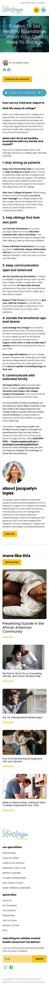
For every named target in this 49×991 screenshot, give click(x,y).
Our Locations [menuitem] (9, 910)
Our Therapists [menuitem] (10, 905)
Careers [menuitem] (41, 2)
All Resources (11, 562)
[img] (39, 92)
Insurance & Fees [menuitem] (11, 925)
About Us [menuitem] (7, 900)
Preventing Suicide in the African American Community (23, 627)
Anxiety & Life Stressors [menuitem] (13, 862)
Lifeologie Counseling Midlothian (20, 444)
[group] (24, 92)
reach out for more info (17, 79)
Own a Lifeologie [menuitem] (28, 2)
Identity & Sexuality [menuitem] (12, 872)
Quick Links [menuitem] (9, 894)
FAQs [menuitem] (5, 930)
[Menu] (36, 10)
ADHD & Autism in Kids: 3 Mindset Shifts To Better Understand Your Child (24, 804)
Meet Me (9, 533)
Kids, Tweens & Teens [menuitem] (13, 882)
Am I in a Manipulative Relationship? (22, 717)
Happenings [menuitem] (8, 915)
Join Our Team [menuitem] (10, 920)
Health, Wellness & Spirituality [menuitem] (17, 887)
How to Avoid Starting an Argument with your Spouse (22, 760)
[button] (6, 92)
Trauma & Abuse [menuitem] (11, 857)
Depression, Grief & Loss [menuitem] (14, 867)
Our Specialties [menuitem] (12, 847)
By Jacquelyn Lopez (19, 62)
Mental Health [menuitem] (9, 853)
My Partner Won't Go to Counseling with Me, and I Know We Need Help (22, 675)
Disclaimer (40, 982)
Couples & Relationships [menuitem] (14, 877)
